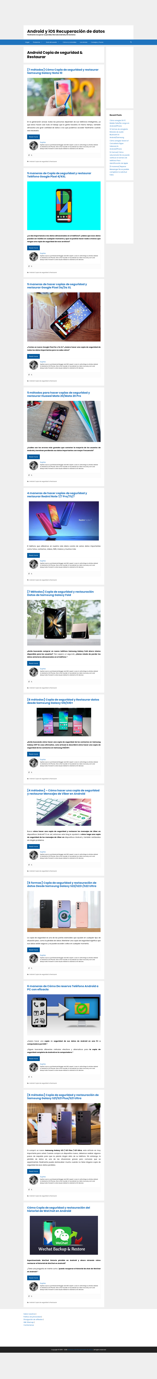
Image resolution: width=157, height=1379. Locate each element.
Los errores (83, 42)
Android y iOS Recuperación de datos (66, 31)
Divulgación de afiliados (33, 1319)
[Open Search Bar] (130, 42)
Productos (36, 42)
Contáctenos (29, 1325)
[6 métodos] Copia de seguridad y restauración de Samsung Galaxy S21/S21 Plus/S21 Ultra (63, 1096)
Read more (33, 137)
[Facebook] (29, 155)
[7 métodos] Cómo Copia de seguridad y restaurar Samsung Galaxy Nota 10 (62, 71)
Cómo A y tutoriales (69, 42)
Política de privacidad (32, 1317)
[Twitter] (31, 155)
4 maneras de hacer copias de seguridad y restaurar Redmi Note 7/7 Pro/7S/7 (57, 494)
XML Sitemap (29, 1322)
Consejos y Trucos (97, 42)
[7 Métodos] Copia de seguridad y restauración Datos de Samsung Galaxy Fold (60, 593)
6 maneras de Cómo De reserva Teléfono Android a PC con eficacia (62, 987)
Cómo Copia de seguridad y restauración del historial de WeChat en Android (58, 1209)
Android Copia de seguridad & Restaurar (43, 161)
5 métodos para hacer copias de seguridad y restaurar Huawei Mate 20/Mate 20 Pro (58, 394)
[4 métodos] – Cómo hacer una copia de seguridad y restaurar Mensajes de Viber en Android (63, 792)
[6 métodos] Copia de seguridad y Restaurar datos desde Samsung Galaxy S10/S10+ (63, 701)
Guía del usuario (51, 42)
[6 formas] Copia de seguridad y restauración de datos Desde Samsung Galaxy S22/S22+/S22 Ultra (61, 884)
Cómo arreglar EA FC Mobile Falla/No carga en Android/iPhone (119, 123)
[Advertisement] (54, 12)
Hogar (27, 42)
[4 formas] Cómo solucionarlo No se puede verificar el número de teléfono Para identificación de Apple (120, 157)
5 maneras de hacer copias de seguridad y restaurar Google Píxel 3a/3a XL (57, 285)
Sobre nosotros (29, 1314)
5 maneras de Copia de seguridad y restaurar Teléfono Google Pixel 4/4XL (59, 174)
